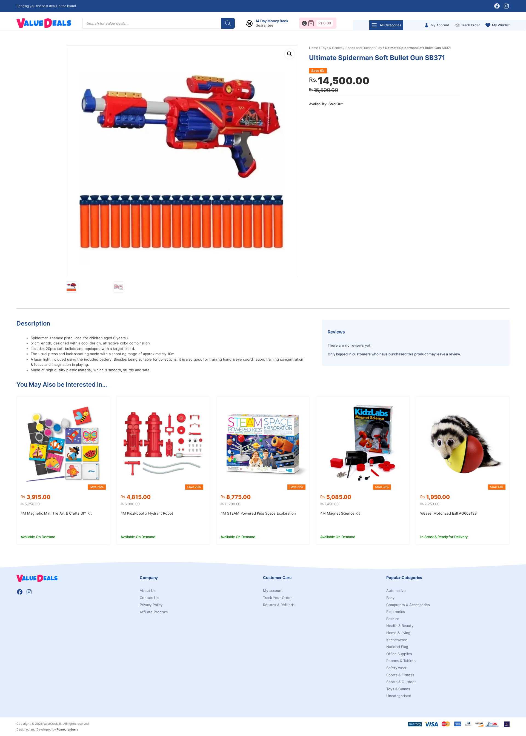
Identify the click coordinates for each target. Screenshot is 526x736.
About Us (148, 590)
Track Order (470, 25)
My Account (440, 25)
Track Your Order (277, 597)
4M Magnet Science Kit (340, 513)
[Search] (228, 23)
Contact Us (149, 597)
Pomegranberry (67, 729)
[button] (290, 54)
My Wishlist (501, 25)
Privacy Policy (151, 605)
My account (273, 590)
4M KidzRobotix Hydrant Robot (147, 513)
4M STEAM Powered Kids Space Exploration (258, 513)
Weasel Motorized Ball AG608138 (448, 513)
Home (313, 48)
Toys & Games (331, 48)
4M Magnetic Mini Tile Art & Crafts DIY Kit (56, 513)
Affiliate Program (154, 612)
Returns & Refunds (279, 605)
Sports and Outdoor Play (363, 48)
